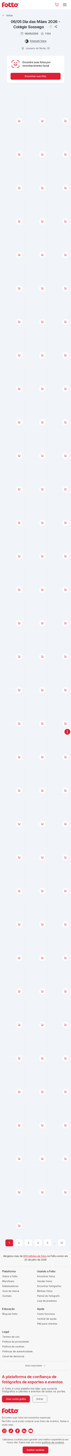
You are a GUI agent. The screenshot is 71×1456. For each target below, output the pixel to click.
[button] (57, 5)
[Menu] (65, 5)
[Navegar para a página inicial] (11, 4)
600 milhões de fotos (35, 1256)
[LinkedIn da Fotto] (24, 1431)
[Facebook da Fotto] (17, 1431)
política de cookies (53, 1442)
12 (62, 1242)
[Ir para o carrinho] (57, 5)
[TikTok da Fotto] (11, 1431)
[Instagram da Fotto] (4, 1431)
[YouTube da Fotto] (30, 1431)
